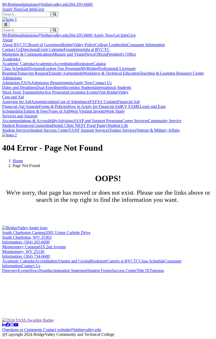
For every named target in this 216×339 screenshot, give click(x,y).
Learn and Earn (153, 106)
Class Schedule (14, 68)
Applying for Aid (16, 101)
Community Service (164, 120)
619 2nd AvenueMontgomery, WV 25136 (34, 249)
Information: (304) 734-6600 (26, 256)
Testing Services (122, 130)
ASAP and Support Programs (97, 120)
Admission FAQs (16, 82)
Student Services (16, 130)
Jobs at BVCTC (96, 49)
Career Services (135, 120)
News (90, 54)
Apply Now (12, 9)
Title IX (143, 270)
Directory (10, 270)
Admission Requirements (52, 82)
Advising (65, 120)
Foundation (73, 49)
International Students (113, 87)
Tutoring (157, 270)
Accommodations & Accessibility (30, 120)
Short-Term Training (19, 92)
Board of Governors (45, 44)
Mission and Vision (69, 54)
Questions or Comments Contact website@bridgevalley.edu (51, 329)
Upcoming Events (83, 92)
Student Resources (17, 125)
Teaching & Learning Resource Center (172, 73)
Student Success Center (49, 130)
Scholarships (12, 111)
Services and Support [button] (19, 116)
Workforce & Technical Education (111, 73)
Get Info (29, 9)
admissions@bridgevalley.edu (44, 4)
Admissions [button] (12, 78)
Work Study (115, 111)
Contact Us (11, 49)
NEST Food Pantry (91, 125)
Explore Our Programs (62, 68)
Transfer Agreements (65, 73)
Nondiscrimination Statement (63, 270)
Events (23, 270)
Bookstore (84, 63)
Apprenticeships (44, 101)
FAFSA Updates (103, 101)
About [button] (7, 40)
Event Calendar (51, 49)
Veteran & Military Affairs (158, 130)
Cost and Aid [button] (13, 97)
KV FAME (130, 106)
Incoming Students (79, 87)
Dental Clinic (63, 125)
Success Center (124, 270)
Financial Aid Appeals (20, 106)
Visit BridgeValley (113, 92)
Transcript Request (32, 73)
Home (18, 161)
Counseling (42, 125)
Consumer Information (146, 44)
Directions (29, 49)
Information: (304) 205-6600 (26, 242)
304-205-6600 (81, 4)
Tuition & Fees (35, 111)
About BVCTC (15, 44)
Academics (44, 63)
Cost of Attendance (74, 101)
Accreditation (64, 63)
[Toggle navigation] (5, 24)
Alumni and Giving (73, 261)
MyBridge (10, 4)
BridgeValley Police (78, 44)
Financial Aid (128, 101)
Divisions (35, 68)
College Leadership (111, 44)
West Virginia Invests (87, 111)
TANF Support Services (89, 130)
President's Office (121, 54)
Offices (101, 54)
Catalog (99, 63)
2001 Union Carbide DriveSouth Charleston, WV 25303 (46, 235)
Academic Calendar (18, 63)
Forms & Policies (53, 106)
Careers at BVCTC (123, 261)
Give (40, 9)
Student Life (117, 125)
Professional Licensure (117, 68)
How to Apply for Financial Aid (94, 106)
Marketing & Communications (27, 54)
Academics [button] (11, 59)
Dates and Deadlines (19, 87)
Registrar (9, 73)
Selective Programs (52, 92)
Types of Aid (59, 111)
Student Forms (99, 270)
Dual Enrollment (50, 87)
